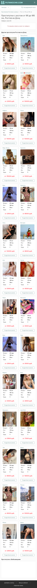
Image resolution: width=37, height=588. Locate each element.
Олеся (22, 110)
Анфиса (5, 110)
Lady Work (23, 410)
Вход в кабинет (23, 583)
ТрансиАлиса (23, 35)
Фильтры (4, 7)
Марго (4, 297)
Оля (4, 35)
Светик (22, 260)
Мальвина (23, 297)
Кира (21, 335)
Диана (22, 447)
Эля (4, 447)
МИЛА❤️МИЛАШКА (25, 73)
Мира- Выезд (6, 148)
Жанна (4, 522)
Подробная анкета (9, 68)
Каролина (22, 148)
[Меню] (34, 2)
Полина (22, 485)
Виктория (22, 223)
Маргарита (5, 410)
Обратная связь (18, 585)
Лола (4, 223)
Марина (5, 372)
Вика (4, 73)
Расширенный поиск (29, 7)
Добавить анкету (9, 583)
